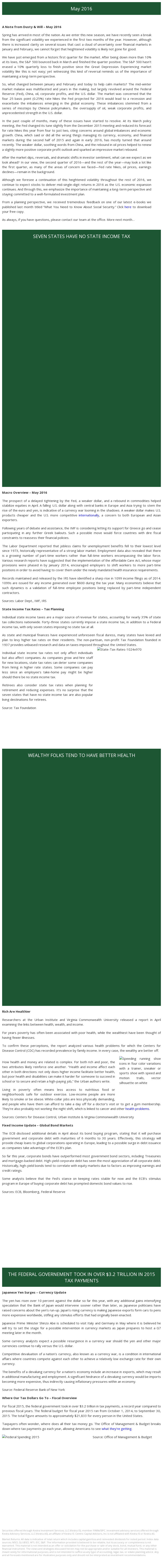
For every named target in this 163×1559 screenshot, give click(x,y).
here (128, 207)
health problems (137, 1109)
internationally (89, 515)
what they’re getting (117, 1428)
